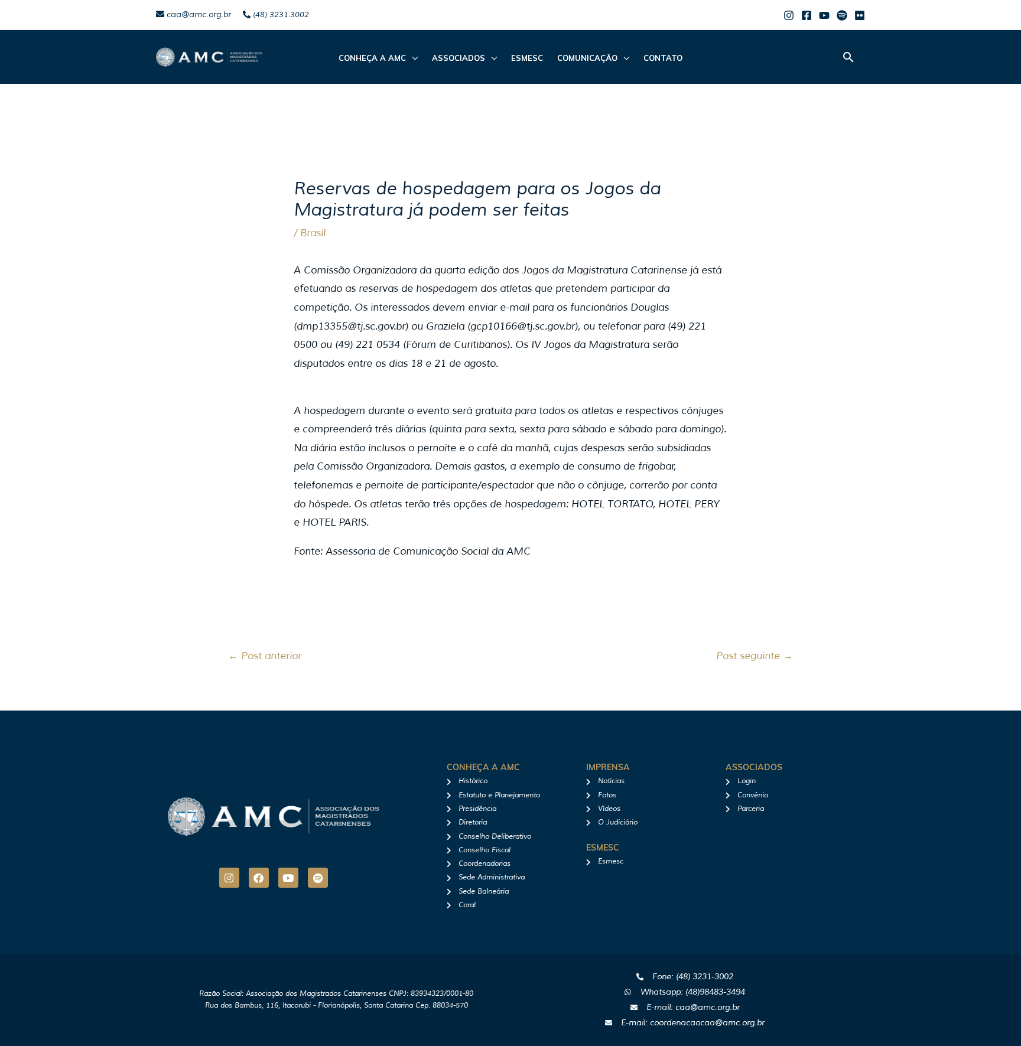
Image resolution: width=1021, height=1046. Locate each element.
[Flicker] (859, 15)
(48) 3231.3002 (280, 14)
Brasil (313, 233)
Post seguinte (754, 656)
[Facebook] (806, 15)
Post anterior (264, 656)
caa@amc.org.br (197, 14)
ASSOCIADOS (458, 58)
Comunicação (587, 58)
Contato (662, 58)
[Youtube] (824, 15)
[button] (848, 57)
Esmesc (527, 58)
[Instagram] (788, 15)
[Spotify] (842, 15)
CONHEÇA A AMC (372, 58)
